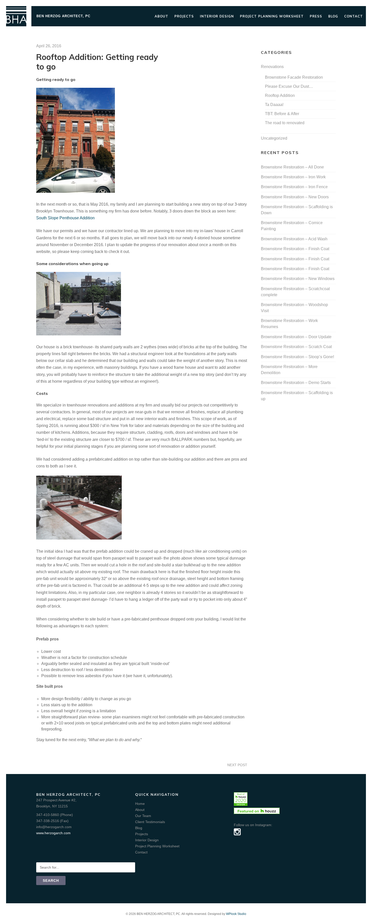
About (161, 16)
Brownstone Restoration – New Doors (295, 197)
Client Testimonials (150, 822)
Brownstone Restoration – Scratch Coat (296, 347)
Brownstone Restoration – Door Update (296, 337)
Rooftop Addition (280, 95)
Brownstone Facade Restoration (294, 77)
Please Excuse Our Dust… (289, 86)
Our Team (143, 816)
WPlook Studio (236, 914)
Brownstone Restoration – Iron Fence (294, 187)
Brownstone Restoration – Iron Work (293, 177)
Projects (184, 16)
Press (316, 16)
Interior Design (217, 16)
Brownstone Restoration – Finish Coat (295, 249)
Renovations (272, 67)
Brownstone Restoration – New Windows (298, 278)
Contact (353, 16)
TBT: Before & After (282, 114)
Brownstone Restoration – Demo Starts (296, 382)
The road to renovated (284, 123)
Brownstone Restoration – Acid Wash (294, 239)
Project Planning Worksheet (272, 16)
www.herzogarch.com (53, 833)
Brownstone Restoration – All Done (292, 167)
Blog (333, 16)
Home (140, 804)
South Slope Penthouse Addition (65, 218)
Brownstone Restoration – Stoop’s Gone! (297, 357)
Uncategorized (274, 138)
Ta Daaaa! (274, 104)
